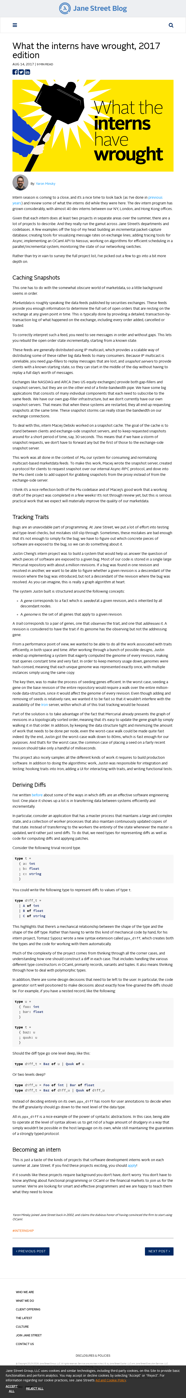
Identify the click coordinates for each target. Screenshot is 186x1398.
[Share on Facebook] (15, 73)
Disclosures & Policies (93, 1356)
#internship (23, 1231)
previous (155, 198)
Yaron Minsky (45, 183)
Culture (22, 1327)
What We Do (25, 1301)
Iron (44, 705)
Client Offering (28, 1309)
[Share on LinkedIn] (27, 73)
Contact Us (25, 1344)
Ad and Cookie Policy (110, 1380)
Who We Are (25, 1292)
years (16, 203)
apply (132, 1166)
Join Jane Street (29, 1335)
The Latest (24, 1318)
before (37, 795)
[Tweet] (21, 73)
